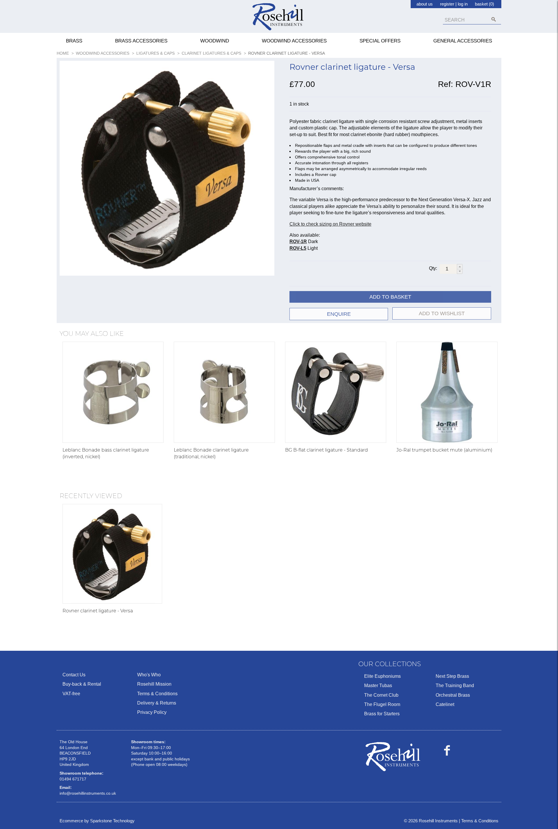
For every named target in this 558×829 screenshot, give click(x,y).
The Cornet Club (381, 695)
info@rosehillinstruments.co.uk (88, 793)
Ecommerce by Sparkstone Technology (97, 820)
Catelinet (445, 704)
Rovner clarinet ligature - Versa (97, 611)
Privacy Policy (152, 712)
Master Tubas (378, 685)
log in (463, 3)
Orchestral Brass (453, 695)
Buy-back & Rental (81, 684)
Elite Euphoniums (382, 676)
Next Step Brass (452, 676)
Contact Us (73, 674)
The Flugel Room (382, 704)
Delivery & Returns (156, 702)
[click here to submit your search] (494, 19)
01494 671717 (73, 779)
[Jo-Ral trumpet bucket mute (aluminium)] (447, 392)
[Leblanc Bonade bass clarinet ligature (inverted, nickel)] (113, 392)
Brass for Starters (382, 713)
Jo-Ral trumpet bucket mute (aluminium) (444, 450)
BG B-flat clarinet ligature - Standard (326, 450)
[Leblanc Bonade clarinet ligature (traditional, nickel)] (224, 392)
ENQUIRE (339, 314)
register (447, 3)
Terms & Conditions (157, 693)
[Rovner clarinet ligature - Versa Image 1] (167, 169)
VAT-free (71, 693)
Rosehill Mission (154, 684)
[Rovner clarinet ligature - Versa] (112, 554)
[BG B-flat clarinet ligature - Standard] (335, 392)
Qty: (433, 268)
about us (424, 3)
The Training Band (455, 685)
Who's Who (149, 674)
